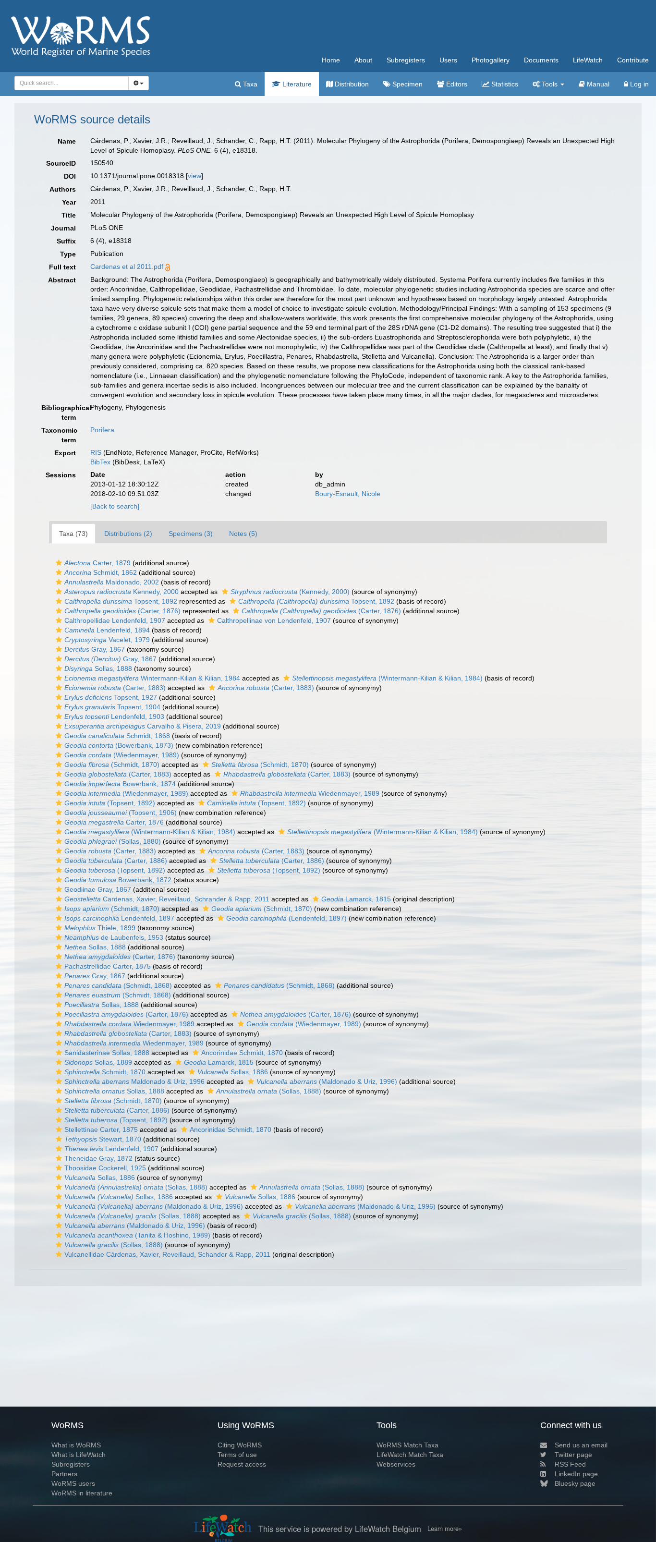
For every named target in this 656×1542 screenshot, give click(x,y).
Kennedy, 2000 (121, 591)
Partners (64, 1474)
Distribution (351, 84)
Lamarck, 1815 (356, 899)
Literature (296, 84)
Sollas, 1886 (232, 1072)
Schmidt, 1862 (100, 572)
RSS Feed (570, 1464)
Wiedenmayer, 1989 (309, 793)
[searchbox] (69, 83)
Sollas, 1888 (98, 668)
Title (68, 215)
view (194, 176)
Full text (62, 267)
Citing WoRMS (240, 1445)
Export (65, 453)
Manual (597, 84)
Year (69, 202)
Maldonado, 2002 (111, 582)
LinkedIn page (576, 1474)
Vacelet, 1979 (107, 640)
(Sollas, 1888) (268, 1091)
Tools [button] (549, 84)
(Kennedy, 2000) (290, 591)
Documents (541, 60)
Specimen (406, 84)
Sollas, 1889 (98, 1062)
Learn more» (444, 1528)
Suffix (66, 241)
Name (67, 141)
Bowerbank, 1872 (117, 880)
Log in (638, 84)
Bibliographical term (62, 412)
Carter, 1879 (97, 563)
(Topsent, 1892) (109, 803)
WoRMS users (73, 1483)
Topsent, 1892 (120, 601)
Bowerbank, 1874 (120, 784)
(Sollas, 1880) (112, 841)
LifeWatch (588, 60)
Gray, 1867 (94, 649)
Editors (455, 84)
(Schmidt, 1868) (118, 985)
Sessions (61, 475)
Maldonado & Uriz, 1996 (134, 1081)
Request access (242, 1464)
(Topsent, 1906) (120, 812)
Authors (62, 189)
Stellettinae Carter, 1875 (101, 1129)
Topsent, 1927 (110, 697)
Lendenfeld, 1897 (119, 918)
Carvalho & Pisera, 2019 (142, 726)
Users (448, 60)
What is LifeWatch (78, 1454)
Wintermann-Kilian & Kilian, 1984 (152, 678)
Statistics (503, 84)
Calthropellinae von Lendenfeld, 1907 (274, 620)
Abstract (62, 280)
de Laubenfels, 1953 (113, 937)
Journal (63, 228)
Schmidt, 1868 (117, 736)
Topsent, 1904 (112, 707)
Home (331, 60)
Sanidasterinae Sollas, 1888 (106, 1052)
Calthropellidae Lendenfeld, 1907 (114, 620)
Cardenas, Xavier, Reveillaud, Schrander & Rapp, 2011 (166, 899)
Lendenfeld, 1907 (111, 1149)
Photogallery (491, 60)
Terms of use (237, 1454)
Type (68, 254)
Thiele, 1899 (99, 928)
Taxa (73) (73, 533)
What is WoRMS (76, 1445)
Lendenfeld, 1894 (107, 630)
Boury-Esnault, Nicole (347, 494)
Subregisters (406, 60)
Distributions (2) (128, 533)
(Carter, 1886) (115, 860)
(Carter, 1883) (115, 688)
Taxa (249, 84)
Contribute (633, 60)
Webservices (396, 1464)
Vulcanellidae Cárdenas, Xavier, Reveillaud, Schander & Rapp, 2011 (167, 1254)
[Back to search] (114, 506)
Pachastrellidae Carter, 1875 (107, 966)
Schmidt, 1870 (105, 1072)
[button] (58, 562)
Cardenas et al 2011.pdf (126, 266)
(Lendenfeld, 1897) (286, 918)
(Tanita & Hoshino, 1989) (137, 1235)
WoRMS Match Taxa (407, 1445)
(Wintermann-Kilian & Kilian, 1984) (387, 678)
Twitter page (573, 1454)
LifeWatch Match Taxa (410, 1454)
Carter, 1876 (114, 822)
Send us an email (581, 1445)
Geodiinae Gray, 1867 (97, 889)
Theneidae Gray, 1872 (98, 1158)
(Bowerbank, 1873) (118, 745)
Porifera (102, 430)
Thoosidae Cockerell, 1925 (105, 1168)
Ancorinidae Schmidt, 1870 (242, 1052)
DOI (70, 176)
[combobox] (71, 83)
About (363, 60)
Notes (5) (243, 533)
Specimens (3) (191, 533)
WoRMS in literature (81, 1493)
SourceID (61, 163)
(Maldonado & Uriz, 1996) (326, 1081)
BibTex (100, 462)
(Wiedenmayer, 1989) (121, 755)
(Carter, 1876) (122, 611)
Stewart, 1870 (102, 1139)
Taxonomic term (59, 435)
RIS (95, 452)
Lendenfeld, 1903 (114, 716)
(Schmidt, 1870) (111, 764)
